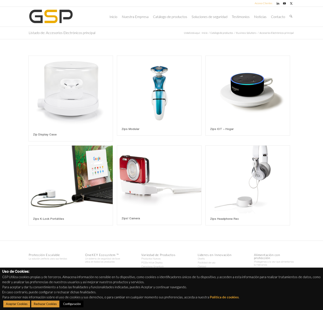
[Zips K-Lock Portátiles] (71, 179)
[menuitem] (262, 3)
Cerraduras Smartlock (152, 266)
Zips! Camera (131, 218)
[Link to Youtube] (284, 3)
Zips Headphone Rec (224, 219)
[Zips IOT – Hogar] (248, 90)
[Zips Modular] (159, 90)
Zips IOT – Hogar (222, 129)
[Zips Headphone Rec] (248, 179)
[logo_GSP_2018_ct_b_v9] (51, 17)
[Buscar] (291, 17)
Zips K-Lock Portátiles (48, 219)
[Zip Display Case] (71, 92)
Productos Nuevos (151, 259)
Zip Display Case (45, 134)
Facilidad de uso (206, 262)
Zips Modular (130, 129)
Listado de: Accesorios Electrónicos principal (62, 33)
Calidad (202, 266)
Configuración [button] (72, 304)
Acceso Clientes (263, 3)
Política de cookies (224, 297)
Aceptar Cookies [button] (16, 304)
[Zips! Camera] (159, 179)
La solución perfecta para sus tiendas (48, 259)
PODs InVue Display (152, 262)
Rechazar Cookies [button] (45, 304)
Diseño (201, 259)
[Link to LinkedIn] (278, 3)
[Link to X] (291, 3)
